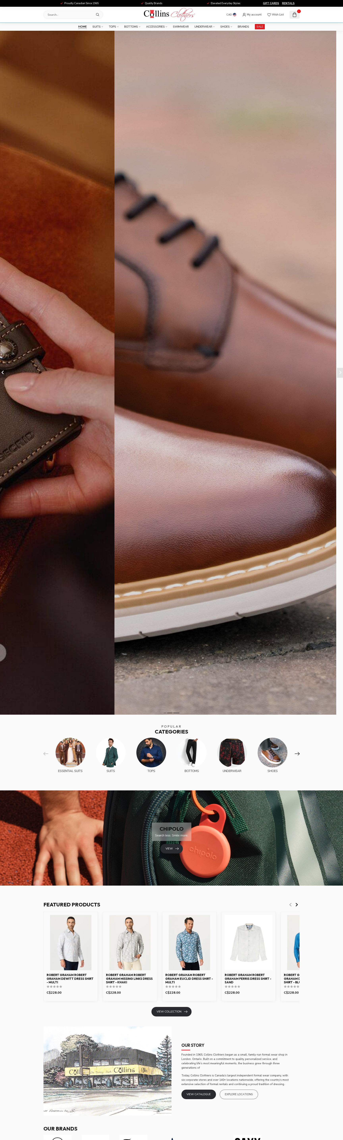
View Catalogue (199, 1094)
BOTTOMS (131, 27)
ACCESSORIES (155, 27)
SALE (259, 27)
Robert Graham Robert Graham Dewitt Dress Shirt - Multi (70, 978)
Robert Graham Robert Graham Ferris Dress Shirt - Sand (248, 978)
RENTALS (288, 3)
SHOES (225, 27)
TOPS (112, 27)
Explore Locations (239, 1094)
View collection (169, 1011)
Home (82, 27)
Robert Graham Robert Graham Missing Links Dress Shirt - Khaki (129, 978)
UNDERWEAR (203, 27)
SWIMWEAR (181, 27)
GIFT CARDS (271, 3)
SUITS (96, 27)
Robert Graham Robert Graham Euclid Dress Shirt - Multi (189, 978)
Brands (243, 27)
